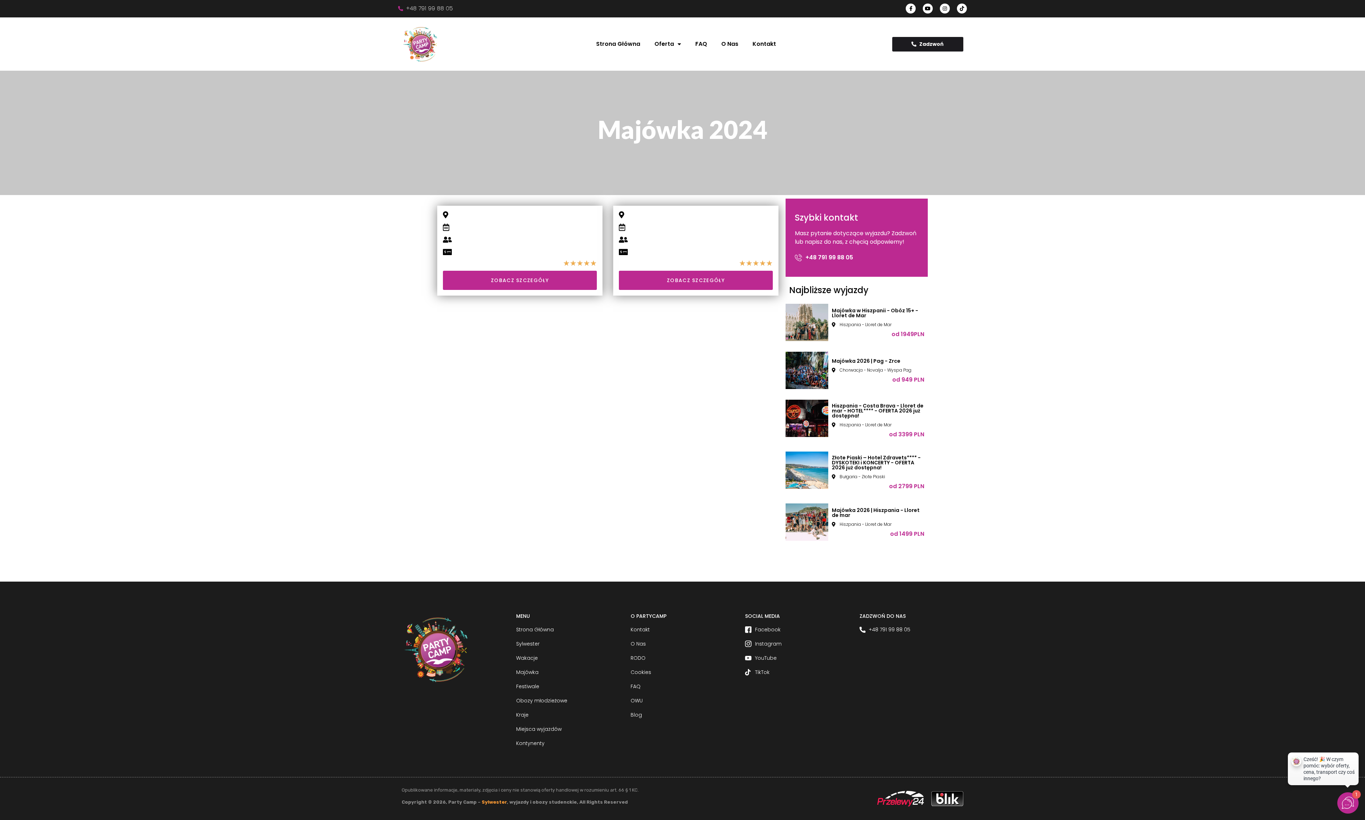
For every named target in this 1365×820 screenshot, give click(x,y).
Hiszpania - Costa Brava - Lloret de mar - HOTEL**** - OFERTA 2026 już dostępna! (878, 410)
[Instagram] (945, 9)
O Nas (729, 44)
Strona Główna (618, 44)
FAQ (701, 44)
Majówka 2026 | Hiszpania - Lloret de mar (876, 513)
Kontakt (764, 44)
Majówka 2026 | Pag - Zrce (866, 361)
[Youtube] (928, 9)
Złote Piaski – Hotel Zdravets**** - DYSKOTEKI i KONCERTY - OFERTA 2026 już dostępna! (876, 462)
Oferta (664, 44)
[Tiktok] (962, 9)
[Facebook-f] (911, 9)
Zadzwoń (931, 44)
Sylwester (494, 802)
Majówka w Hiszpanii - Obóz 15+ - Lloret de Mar (875, 313)
